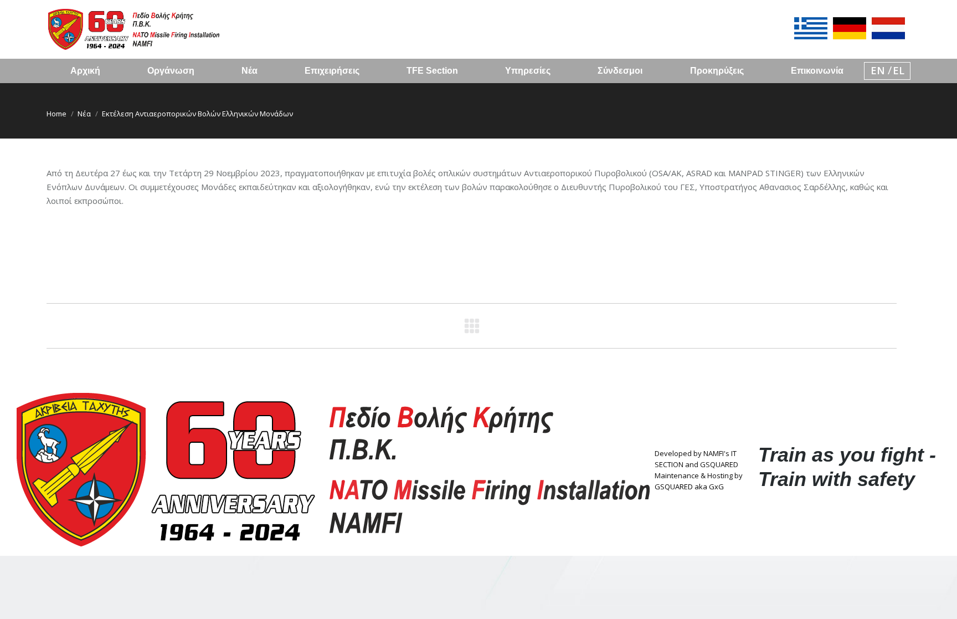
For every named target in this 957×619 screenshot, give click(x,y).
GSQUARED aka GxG (689, 487)
